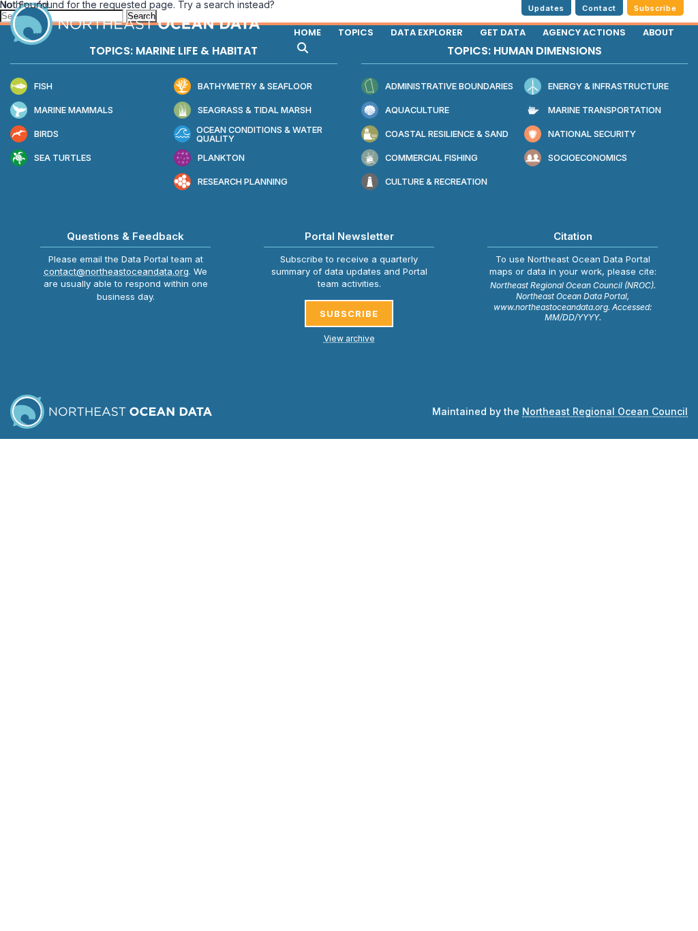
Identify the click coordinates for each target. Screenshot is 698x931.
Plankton (221, 158)
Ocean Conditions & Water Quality (259, 134)
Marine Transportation (604, 110)
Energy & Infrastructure (608, 86)
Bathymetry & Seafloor (255, 86)
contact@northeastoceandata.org (116, 271)
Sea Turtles (62, 158)
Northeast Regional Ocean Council (605, 411)
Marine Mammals (73, 110)
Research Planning (243, 182)
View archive (349, 338)
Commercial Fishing (431, 158)
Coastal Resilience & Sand (447, 134)
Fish (43, 86)
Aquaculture (417, 110)
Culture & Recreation (436, 182)
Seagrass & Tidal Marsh (255, 110)
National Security (592, 134)
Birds (46, 134)
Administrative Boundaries (449, 86)
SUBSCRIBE (349, 313)
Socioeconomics (587, 158)
